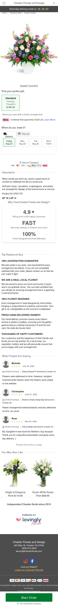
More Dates (49, 142)
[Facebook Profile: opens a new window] (32, 561)
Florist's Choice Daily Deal (33, 399)
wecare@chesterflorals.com (29, 551)
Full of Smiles (27, 426)
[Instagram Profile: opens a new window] (26, 561)
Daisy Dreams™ (29, 371)
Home (4, 13)
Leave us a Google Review (29, 570)
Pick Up (25, 133)
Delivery (9, 135)
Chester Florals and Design (29, 3)
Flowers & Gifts (15, 13)
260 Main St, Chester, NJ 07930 (29, 545)
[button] (51, 599)
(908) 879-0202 (29, 548)
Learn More (49, 119)
